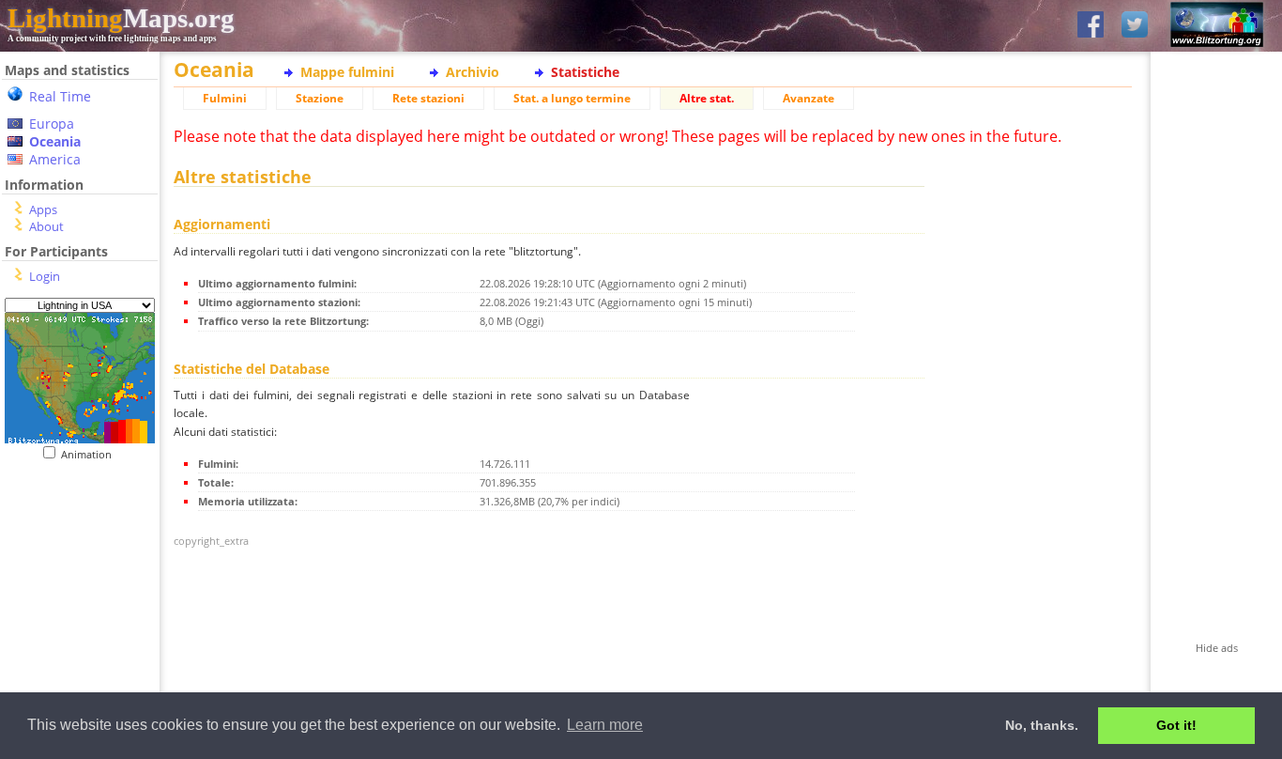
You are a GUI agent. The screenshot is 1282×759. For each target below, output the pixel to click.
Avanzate (808, 98)
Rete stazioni (428, 98)
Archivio (472, 72)
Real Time (60, 96)
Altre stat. (706, 98)
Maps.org (121, 18)
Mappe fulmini (347, 72)
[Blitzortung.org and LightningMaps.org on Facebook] (1090, 25)
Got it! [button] (1176, 725)
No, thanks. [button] (1041, 725)
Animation (90, 454)
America (55, 159)
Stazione (319, 98)
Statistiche (585, 72)
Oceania (55, 141)
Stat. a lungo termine (572, 98)
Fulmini (225, 98)
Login (44, 276)
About (46, 226)
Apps (43, 209)
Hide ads (1217, 648)
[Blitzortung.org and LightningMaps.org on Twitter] (1134, 25)
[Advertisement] (72, 576)
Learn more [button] (605, 725)
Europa (51, 123)
